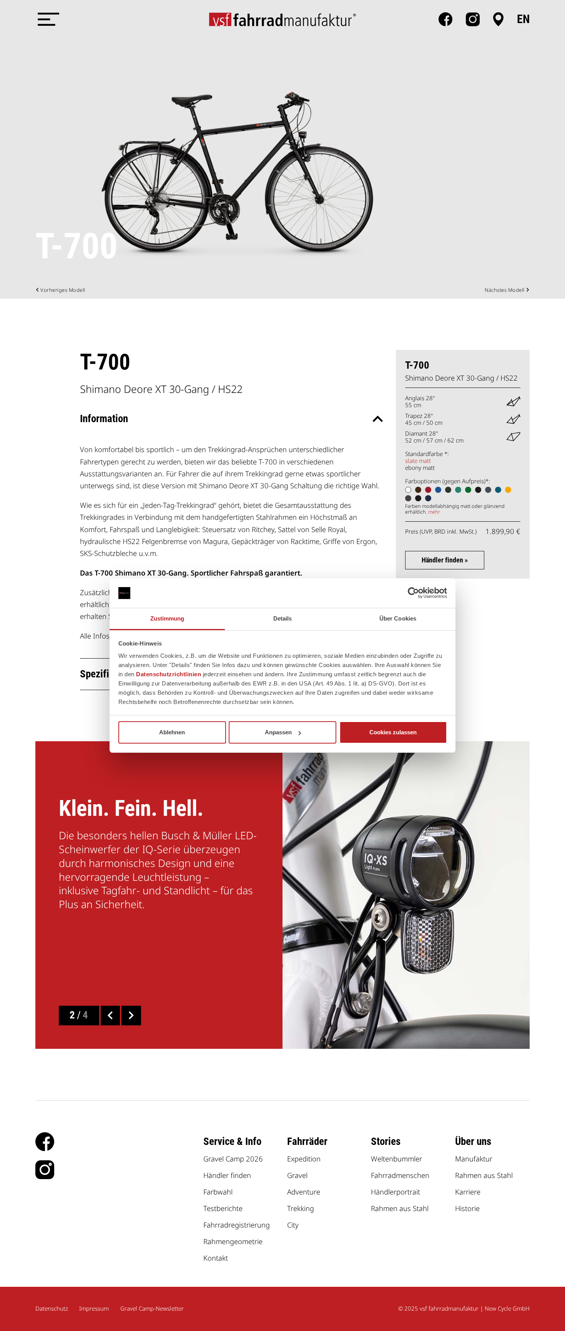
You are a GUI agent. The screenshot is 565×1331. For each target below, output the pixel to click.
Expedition (304, 1158)
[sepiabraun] (418, 490)
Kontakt (215, 1258)
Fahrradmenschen (400, 1175)
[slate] (408, 498)
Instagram (473, 19)
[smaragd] (468, 490)
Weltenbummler (396, 1158)
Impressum (94, 1308)
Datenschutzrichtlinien (168, 674)
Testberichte (223, 1208)
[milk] (408, 490)
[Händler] (498, 19)
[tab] (231, 419)
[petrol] (498, 490)
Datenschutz (51, 1308)
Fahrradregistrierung (236, 1225)
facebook (445, 19)
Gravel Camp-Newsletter (152, 1308)
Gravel (297, 1175)
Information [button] (104, 419)
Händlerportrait (395, 1191)
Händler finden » (445, 560)
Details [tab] (282, 618)
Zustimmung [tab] (167, 618)
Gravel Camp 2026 (233, 1158)
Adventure (303, 1191)
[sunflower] (508, 490)
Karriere (467, 1191)
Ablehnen (172, 732)
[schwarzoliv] (448, 490)
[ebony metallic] (418, 498)
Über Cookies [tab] (397, 618)
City (293, 1225)
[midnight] (428, 498)
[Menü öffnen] (46, 19)
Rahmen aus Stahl (400, 1208)
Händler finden (227, 1175)
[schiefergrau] (488, 490)
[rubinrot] (428, 490)
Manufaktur (473, 1158)
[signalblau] (438, 490)
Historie (467, 1208)
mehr (434, 511)
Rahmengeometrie (233, 1241)
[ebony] (478, 490)
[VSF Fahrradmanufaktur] (282, 19)
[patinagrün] (458, 490)
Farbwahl (218, 1191)
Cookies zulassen (393, 732)
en (523, 19)
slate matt (418, 460)
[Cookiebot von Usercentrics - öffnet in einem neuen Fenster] (413, 593)
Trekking (300, 1208)
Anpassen (278, 732)
